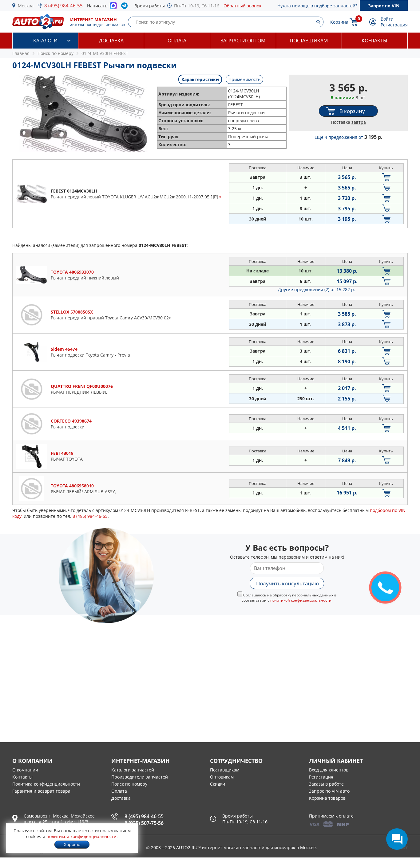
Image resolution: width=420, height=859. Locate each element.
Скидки (217, 784)
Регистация (321, 777)
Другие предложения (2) (316, 289)
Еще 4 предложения (348, 137)
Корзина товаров (327, 798)
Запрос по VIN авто (329, 791)
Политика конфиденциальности (46, 784)
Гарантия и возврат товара (41, 791)
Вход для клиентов (328, 770)
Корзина (339, 22)
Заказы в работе (326, 784)
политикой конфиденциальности (300, 600)
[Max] (113, 7)
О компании (25, 770)
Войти (387, 19)
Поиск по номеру (129, 784)
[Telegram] (125, 7)
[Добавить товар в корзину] (386, 177)
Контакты (374, 40)
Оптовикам (222, 777)
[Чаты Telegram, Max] (397, 839)
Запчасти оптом (242, 40)
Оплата (177, 40)
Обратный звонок (242, 6)
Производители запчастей (139, 777)
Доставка (111, 40)
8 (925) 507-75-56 (144, 823)
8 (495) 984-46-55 (63, 5)
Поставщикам (309, 40)
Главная (21, 53)
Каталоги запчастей (132, 770)
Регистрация (394, 25)
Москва (26, 6)
